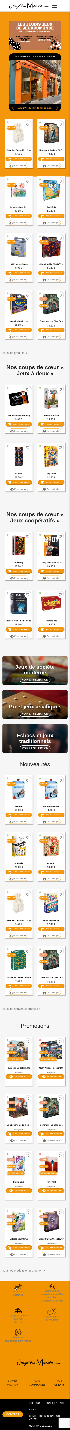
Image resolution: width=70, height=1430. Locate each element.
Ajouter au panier (19, 159)
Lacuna (18, 474)
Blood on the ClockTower (51, 1239)
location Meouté (51, 806)
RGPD (32, 1409)
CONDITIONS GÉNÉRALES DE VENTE (45, 1418)
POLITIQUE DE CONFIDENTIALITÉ (47, 1403)
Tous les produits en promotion (24, 1271)
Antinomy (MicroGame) (19, 415)
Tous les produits (15, 353)
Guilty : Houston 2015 (51, 563)
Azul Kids (51, 207)
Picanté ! (51, 863)
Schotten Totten (51, 415)
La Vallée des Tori (18, 207)
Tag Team (51, 474)
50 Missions (51, 621)
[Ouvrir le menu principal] (54, 6)
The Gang (18, 563)
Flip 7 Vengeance (51, 920)
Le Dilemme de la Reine (19, 1125)
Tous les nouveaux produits (22, 1009)
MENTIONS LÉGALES (40, 1425)
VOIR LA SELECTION (35, 679)
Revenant (51, 1182)
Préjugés (18, 863)
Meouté (18, 806)
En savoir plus (19, 166)
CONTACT (12, 1414)
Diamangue (18, 1182)
